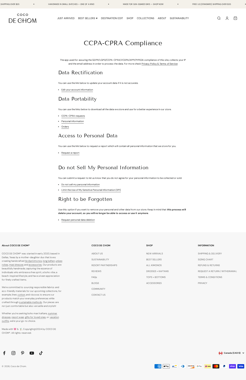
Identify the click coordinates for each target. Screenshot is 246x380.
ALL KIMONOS (154, 265)
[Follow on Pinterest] (22, 353)
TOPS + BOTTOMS (156, 277)
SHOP (130, 18)
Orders (65, 126)
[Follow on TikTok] (41, 353)
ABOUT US (97, 253)
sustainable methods (30, 302)
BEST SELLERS (154, 259)
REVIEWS (96, 271)
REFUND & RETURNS (209, 265)
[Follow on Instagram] (13, 353)
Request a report (70, 152)
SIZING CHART (205, 259)
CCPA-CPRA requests (73, 115)
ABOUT (162, 18)
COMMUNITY (98, 288)
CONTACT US (98, 294)
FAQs (94, 277)
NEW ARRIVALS (154, 253)
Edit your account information (77, 89)
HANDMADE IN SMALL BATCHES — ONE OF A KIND (71, 4)
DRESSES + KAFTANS (157, 271)
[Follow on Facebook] (4, 353)
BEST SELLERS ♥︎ (87, 18)
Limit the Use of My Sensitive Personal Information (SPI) (91, 189)
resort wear (18, 317)
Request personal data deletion (78, 219)
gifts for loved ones (35, 317)
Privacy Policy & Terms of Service (160, 63)
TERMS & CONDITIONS (210, 277)
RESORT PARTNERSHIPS (104, 265)
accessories (35, 264)
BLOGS (95, 283)
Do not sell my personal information (80, 184)
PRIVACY (202, 283)
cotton (21, 294)
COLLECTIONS (145, 18)
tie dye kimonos (33, 260)
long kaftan (49, 260)
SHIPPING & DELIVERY (210, 253)
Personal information (72, 121)
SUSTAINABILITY (179, 18)
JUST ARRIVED (66, 18)
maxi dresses (16, 264)
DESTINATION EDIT (112, 18)
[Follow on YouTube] (31, 353)
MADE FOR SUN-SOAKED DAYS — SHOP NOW (143, 4)
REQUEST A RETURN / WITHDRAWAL (217, 271)
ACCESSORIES (154, 283)
